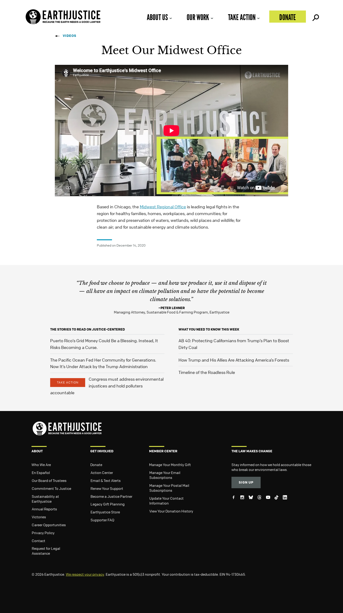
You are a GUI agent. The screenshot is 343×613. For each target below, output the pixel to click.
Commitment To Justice (51, 488)
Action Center (102, 472)
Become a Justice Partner (111, 496)
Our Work (198, 17)
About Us (157, 17)
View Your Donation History (171, 511)
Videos (69, 35)
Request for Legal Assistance (46, 551)
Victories (39, 517)
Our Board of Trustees (49, 480)
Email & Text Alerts (106, 480)
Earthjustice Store (105, 512)
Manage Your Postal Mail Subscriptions (169, 488)
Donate (287, 17)
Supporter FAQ (102, 520)
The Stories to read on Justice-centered (87, 329)
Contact (38, 540)
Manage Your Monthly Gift (170, 464)
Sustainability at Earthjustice (45, 499)
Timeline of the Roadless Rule (206, 372)
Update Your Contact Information (166, 500)
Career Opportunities (49, 524)
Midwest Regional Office (163, 206)
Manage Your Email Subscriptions (164, 475)
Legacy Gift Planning (108, 504)
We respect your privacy (85, 574)
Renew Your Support (107, 488)
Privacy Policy (43, 532)
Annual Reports (44, 509)
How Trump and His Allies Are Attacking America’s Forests (233, 359)
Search (315, 16)
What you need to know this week (208, 329)
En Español (41, 472)
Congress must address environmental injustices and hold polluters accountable (107, 385)
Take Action (242, 17)
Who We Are (41, 464)
